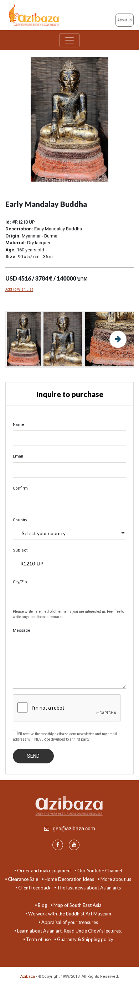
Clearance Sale (23, 879)
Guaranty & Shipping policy (85, 939)
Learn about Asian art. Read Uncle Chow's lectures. (69, 931)
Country (20, 520)
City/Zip (20, 582)
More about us (116, 879)
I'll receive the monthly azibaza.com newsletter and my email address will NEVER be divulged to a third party (65, 736)
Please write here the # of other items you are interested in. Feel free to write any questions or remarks (68, 614)
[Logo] (34, 14)
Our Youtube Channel (99, 870)
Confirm (20, 488)
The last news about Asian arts (89, 888)
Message (21, 630)
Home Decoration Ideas (69, 879)
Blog (42, 905)
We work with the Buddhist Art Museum (69, 913)
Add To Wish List (19, 289)
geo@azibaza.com (74, 828)
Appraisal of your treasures (69, 922)
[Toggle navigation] (69, 40)
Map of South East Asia (77, 905)
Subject (20, 550)
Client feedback (34, 888)
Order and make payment (44, 870)
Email (18, 456)
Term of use (38, 939)
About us (124, 20)
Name (18, 424)
